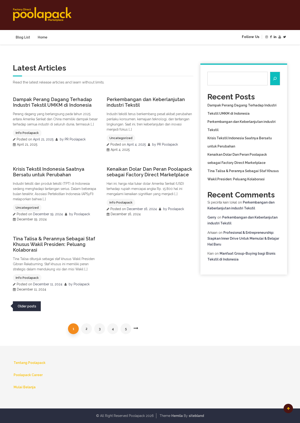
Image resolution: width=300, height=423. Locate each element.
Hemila (177, 416)
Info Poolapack (27, 133)
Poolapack (82, 214)
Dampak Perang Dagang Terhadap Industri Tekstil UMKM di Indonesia (52, 102)
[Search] (275, 78)
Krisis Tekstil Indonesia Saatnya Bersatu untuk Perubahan (48, 172)
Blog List (23, 37)
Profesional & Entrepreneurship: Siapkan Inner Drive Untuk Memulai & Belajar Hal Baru (243, 238)
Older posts (27, 306)
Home (42, 37)
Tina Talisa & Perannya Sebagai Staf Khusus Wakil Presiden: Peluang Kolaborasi (54, 244)
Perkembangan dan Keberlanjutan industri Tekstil (146, 102)
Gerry (211, 217)
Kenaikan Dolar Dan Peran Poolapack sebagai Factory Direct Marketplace (149, 172)
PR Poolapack (75, 139)
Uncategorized (120, 138)
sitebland (196, 416)
